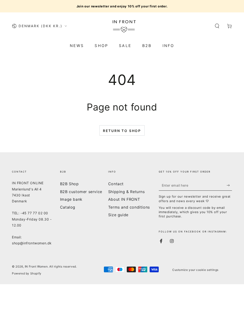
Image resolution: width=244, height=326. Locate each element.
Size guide (118, 214)
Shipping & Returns (126, 191)
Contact (116, 183)
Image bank (71, 199)
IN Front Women (36, 266)
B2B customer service (81, 191)
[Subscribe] (229, 185)
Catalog (67, 207)
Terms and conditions (129, 207)
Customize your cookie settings (195, 270)
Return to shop (122, 131)
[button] (217, 26)
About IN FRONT (124, 199)
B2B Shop (69, 183)
